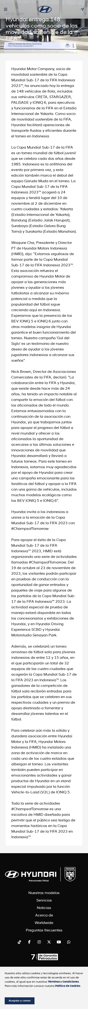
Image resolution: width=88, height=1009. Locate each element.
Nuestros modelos (44, 893)
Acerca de (44, 915)
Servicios (44, 900)
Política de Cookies (67, 986)
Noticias (44, 908)
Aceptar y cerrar (20, 1000)
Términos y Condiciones (63, 981)
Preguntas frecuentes (44, 930)
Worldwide (44, 923)
